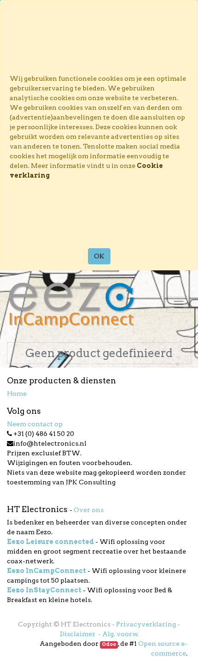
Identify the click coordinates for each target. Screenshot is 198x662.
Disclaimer (78, 634)
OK (99, 256)
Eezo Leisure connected (50, 541)
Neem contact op (35, 424)
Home (17, 393)
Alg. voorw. (120, 634)
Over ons (89, 509)
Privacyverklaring (146, 624)
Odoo (109, 644)
